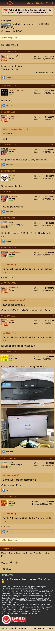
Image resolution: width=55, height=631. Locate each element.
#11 (52, 352)
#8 (53, 247)
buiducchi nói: (11, 475)
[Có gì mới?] (47, 3)
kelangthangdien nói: (14, 300)
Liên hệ (5, 579)
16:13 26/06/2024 (8, 86)
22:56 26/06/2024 (8, 171)
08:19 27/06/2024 (8, 247)
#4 (53, 145)
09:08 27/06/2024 (8, 283)
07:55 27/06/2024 (8, 218)
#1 (53, 51)
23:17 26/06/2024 (8, 192)
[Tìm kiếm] (52, 3)
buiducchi (7, 31)
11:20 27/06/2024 (8, 497)
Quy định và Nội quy (18, 579)
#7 (53, 218)
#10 (52, 316)
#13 (52, 497)
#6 (53, 192)
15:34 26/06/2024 (8, 51)
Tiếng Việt (8, 575)
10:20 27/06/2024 (8, 352)
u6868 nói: (9, 265)
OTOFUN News (45, 579)
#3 (53, 112)
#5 (53, 171)
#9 (53, 283)
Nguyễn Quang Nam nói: (15, 129)
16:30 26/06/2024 (8, 112)
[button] (3, 3)
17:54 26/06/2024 (8, 145)
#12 (52, 458)
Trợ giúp (32, 579)
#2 (53, 86)
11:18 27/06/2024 (8, 458)
